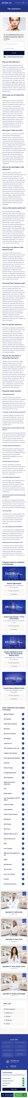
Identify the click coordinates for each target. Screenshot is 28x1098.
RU (20, 2)
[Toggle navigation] (26, 2)
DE (19, 2)
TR (15, 2)
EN (17, 2)
